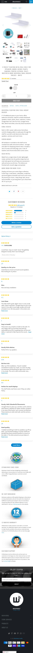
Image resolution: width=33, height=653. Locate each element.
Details (12, 105)
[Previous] (3, 25)
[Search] (27, 1)
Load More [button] (16, 445)
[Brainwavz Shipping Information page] (16, 491)
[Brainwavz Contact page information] (16, 548)
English (6, 652)
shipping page (16, 504)
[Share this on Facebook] (14, 191)
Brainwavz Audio (18, 638)
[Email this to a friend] (23, 191)
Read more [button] (4, 310)
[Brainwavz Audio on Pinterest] (18, 633)
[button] (5, 78)
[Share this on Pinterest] (18, 191)
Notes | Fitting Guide (21, 105)
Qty (14, 92)
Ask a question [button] (16, 227)
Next (20, 8)
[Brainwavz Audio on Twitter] (9, 633)
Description (5, 105)
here (3, 532)
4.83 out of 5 (21, 205)
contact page (7, 561)
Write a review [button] (16, 223)
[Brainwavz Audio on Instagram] (21, 633)
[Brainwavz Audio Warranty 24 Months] (16, 520)
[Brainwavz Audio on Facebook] (12, 633)
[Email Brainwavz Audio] (24, 633)
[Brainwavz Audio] (16, 1)
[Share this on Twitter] (9, 191)
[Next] (29, 25)
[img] (5, 243)
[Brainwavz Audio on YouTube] (15, 633)
